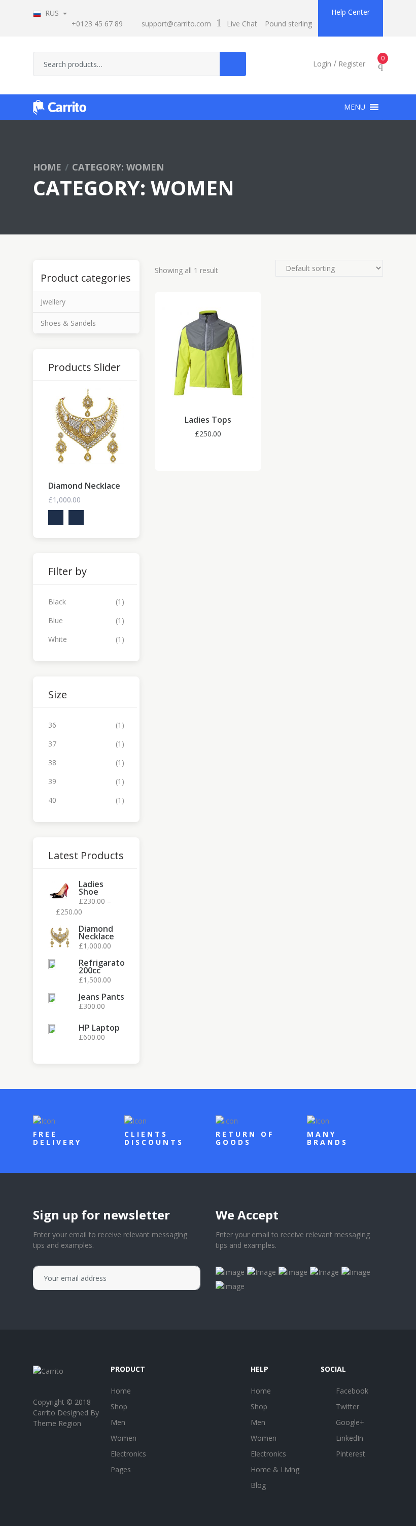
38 (52, 762)
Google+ (350, 1422)
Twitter (347, 1406)
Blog (258, 1485)
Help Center (350, 12)
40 (52, 800)
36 (52, 725)
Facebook (352, 1391)
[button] (354, 107)
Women (123, 1438)
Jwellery (53, 302)
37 (52, 744)
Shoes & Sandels (68, 323)
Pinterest (350, 1454)
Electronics (128, 1454)
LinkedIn (349, 1438)
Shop (119, 1406)
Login (322, 64)
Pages (121, 1469)
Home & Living (275, 1469)
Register (351, 64)
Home (47, 167)
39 (52, 781)
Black (57, 601)
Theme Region (57, 1423)
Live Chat (242, 23)
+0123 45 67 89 (97, 23)
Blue (55, 620)
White (57, 639)
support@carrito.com (176, 23)
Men (118, 1422)
